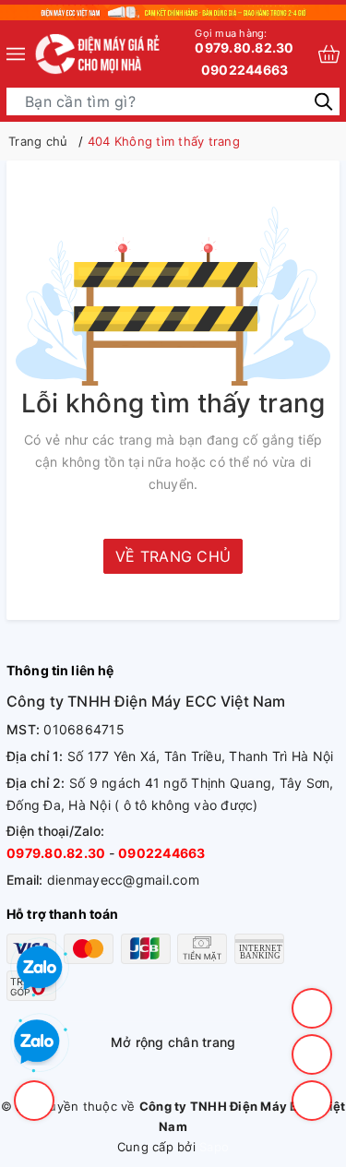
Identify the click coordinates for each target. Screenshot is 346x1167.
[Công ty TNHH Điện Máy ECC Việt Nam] (98, 54)
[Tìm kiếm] (323, 100)
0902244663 (245, 69)
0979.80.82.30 (244, 41)
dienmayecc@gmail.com (123, 879)
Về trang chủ (173, 556)
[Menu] (15, 54)
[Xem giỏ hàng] (329, 54)
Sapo (214, 1146)
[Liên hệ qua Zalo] (37, 1042)
